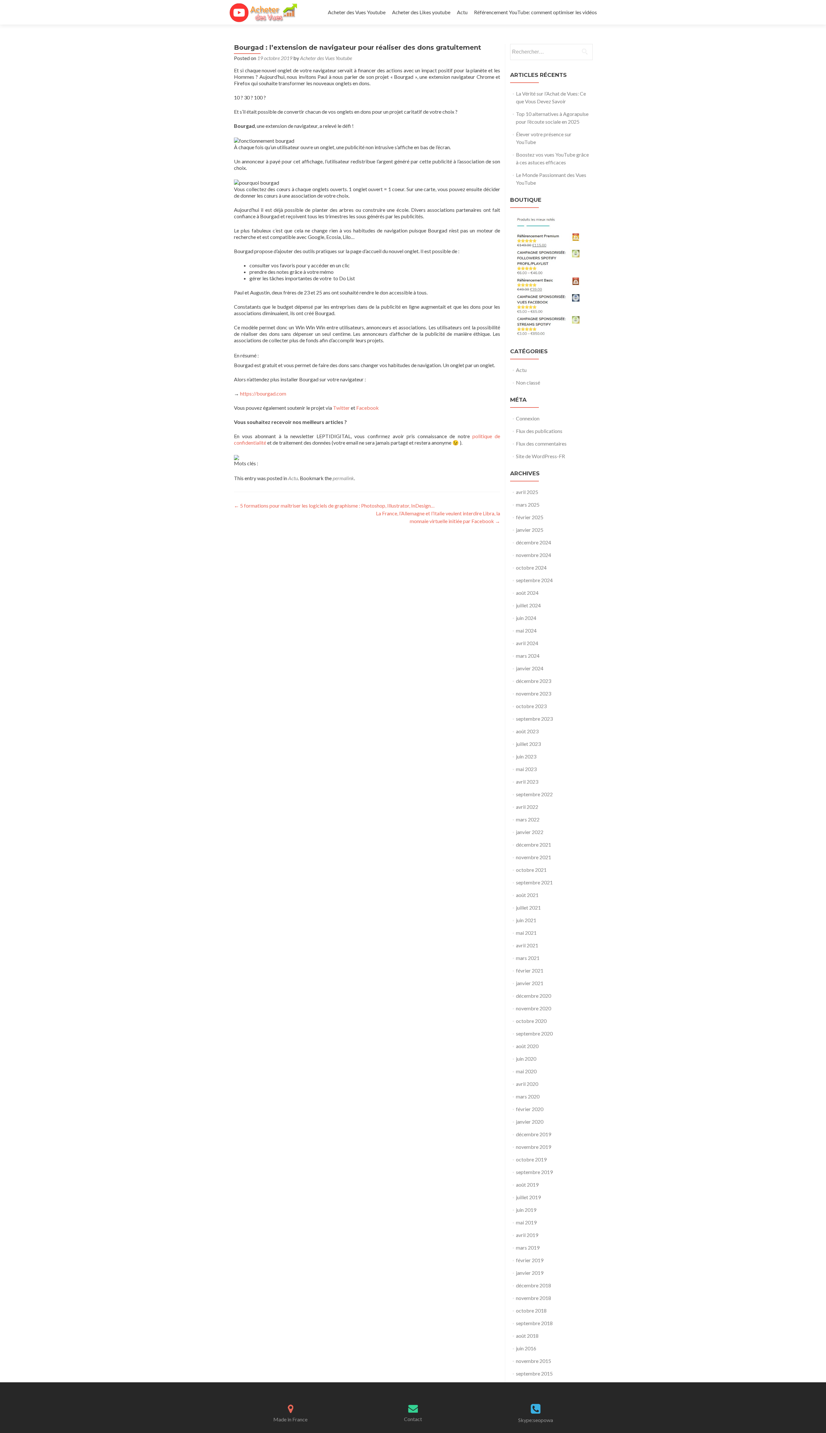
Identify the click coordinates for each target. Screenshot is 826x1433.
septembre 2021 (534, 882)
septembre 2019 (534, 1172)
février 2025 (529, 517)
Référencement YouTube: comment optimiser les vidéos (535, 12)
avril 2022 (527, 807)
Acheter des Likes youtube (421, 12)
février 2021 (529, 970)
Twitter (341, 408)
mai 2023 (526, 769)
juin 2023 (526, 756)
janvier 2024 (529, 668)
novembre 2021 (533, 857)
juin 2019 (526, 1210)
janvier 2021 (529, 983)
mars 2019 (527, 1247)
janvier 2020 (529, 1122)
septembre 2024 (534, 580)
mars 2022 (527, 819)
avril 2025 (527, 492)
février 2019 (529, 1260)
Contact (413, 1419)
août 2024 (527, 593)
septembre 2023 (534, 719)
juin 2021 (526, 920)
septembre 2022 (534, 794)
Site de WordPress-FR (540, 456)
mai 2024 (526, 630)
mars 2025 (527, 504)
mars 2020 (527, 1096)
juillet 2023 (528, 744)
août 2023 (527, 731)
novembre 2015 (533, 1361)
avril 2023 (527, 781)
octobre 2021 (531, 870)
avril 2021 (527, 945)
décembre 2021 (533, 844)
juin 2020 (526, 1059)
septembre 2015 (534, 1373)
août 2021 (527, 895)
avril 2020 (527, 1084)
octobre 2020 (531, 1021)
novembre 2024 (533, 555)
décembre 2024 (533, 542)
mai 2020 (526, 1071)
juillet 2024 (528, 605)
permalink (343, 478)
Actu (462, 12)
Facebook (367, 408)
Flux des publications (539, 431)
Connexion (527, 418)
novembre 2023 (533, 693)
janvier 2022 (529, 832)
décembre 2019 (533, 1134)
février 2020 (529, 1109)
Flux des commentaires (541, 443)
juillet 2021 (528, 907)
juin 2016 (526, 1348)
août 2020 (527, 1046)
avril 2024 (527, 643)
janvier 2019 (529, 1273)
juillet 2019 (528, 1197)
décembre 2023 (533, 681)
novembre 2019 (533, 1147)
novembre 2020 (533, 1008)
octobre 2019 (531, 1159)
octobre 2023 (531, 706)
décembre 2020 (533, 996)
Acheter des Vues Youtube (357, 12)
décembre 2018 (533, 1285)
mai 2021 (526, 933)
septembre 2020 (534, 1033)
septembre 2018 (534, 1323)
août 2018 (527, 1336)
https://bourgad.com (263, 393)
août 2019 (527, 1184)
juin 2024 (526, 618)
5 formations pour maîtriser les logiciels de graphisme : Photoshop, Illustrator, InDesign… (334, 505)
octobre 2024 (531, 567)
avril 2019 (527, 1235)
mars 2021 (527, 958)
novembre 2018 (533, 1298)
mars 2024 (527, 656)
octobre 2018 (531, 1310)
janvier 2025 (529, 530)
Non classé (528, 382)
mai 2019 (526, 1222)
